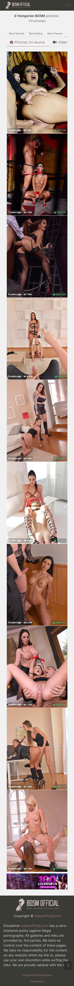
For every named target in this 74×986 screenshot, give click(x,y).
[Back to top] (68, 965)
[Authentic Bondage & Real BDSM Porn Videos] (37, 888)
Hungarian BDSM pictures (37, 975)
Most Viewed (54, 33)
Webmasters (37, 981)
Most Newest (16, 33)
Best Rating (35, 33)
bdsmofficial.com (48, 916)
